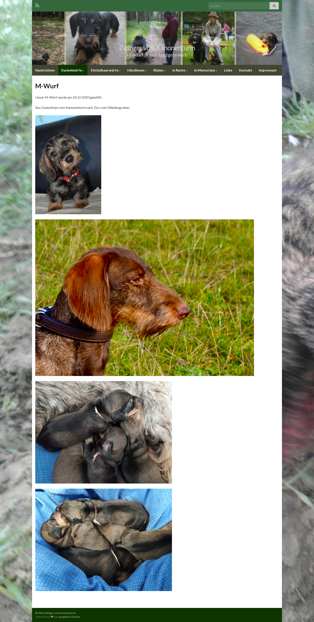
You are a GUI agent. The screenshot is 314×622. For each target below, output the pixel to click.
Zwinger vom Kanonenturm (157, 48)
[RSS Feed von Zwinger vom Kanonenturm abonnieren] (37, 4)
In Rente (179, 70)
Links (228, 70)
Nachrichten (45, 70)
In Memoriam (205, 70)
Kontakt (245, 70)
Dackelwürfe (71, 70)
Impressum (268, 70)
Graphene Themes (69, 616)
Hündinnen (136, 70)
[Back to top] (304, 612)
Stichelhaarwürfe (105, 70)
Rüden (158, 70)
